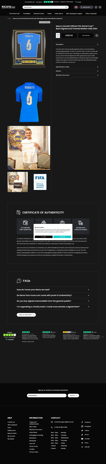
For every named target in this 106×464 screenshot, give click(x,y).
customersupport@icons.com (64, 422)
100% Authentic (12, 425)
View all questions (25, 315)
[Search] (66, 7)
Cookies (32, 449)
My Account (11, 436)
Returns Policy (12, 433)
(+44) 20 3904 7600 (60, 427)
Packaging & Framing (36, 435)
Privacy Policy (33, 452)
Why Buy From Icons (35, 429)
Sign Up (72, 395)
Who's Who (32, 427)
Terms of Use (33, 446)
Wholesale (32, 441)
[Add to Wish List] (96, 35)
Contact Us (11, 422)
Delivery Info (12, 430)
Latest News (33, 432)
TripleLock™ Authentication (34, 423)
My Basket (11, 439)
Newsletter (32, 438)
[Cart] (100, 7)
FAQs (9, 428)
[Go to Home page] (8, 7)
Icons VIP (32, 443)
